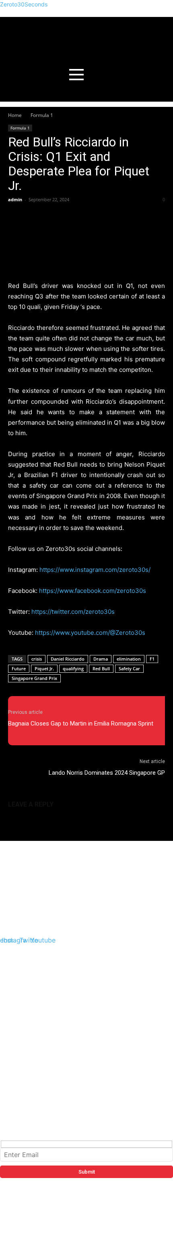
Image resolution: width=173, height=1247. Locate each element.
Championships (28, 1025)
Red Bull (101, 668)
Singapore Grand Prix (34, 678)
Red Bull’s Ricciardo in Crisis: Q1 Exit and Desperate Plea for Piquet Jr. (78, 163)
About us (18, 996)
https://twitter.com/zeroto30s (73, 611)
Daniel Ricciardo (67, 659)
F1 (152, 659)
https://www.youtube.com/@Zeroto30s (90, 632)
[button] (89, 1006)
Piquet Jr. (44, 668)
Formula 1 (42, 115)
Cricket (16, 1045)
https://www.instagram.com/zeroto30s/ (94, 569)
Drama (100, 659)
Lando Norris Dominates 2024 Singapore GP (107, 772)
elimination (129, 659)
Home (15, 115)
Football (17, 1054)
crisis (36, 659)
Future (19, 668)
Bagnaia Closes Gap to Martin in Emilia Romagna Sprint (80, 723)
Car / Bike (19, 1035)
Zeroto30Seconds (23, 4)
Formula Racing (28, 1006)
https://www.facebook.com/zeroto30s (92, 590)
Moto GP (18, 1016)
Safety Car (129, 668)
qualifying (73, 668)
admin (15, 199)
